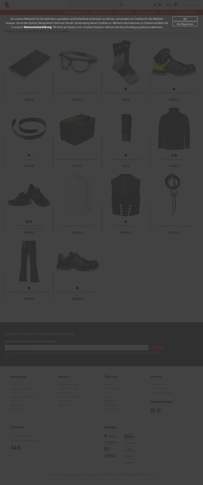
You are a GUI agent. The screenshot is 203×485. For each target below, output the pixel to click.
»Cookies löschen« (93, 27)
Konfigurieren (185, 24)
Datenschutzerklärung (38, 27)
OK (185, 18)
